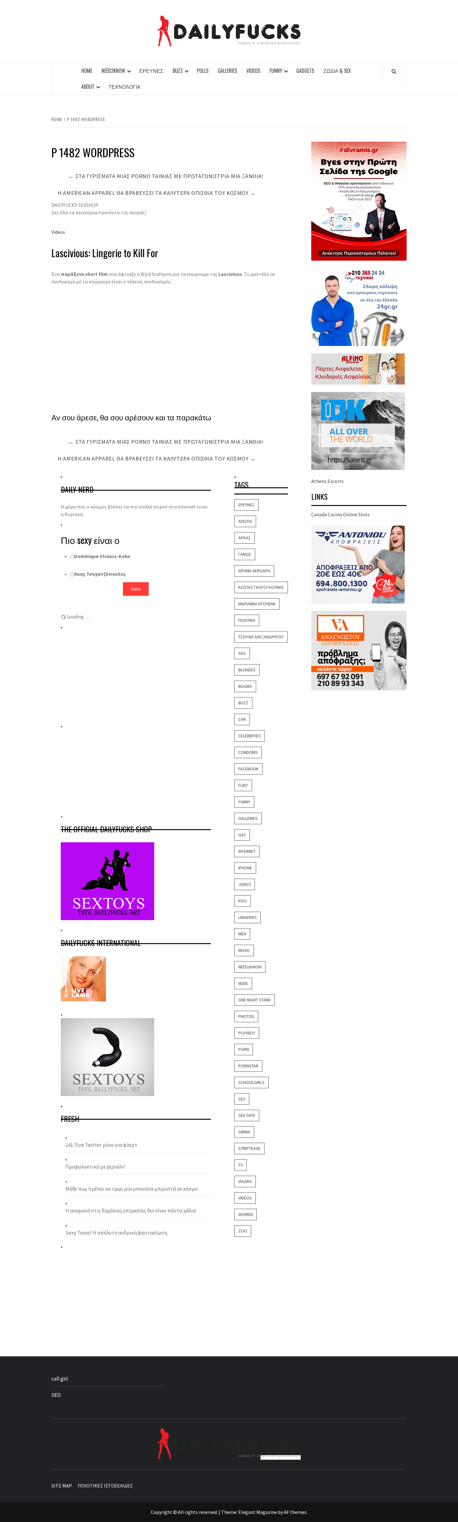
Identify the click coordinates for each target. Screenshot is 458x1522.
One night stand (254, 1000)
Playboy (246, 1033)
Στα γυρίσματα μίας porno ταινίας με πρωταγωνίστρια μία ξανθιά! (166, 176)
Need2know (113, 70)
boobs (245, 686)
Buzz (178, 70)
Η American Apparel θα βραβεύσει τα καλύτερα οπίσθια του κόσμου (157, 192)
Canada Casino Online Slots (340, 514)
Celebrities (249, 736)
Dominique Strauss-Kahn (102, 556)
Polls (202, 70)
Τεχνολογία (124, 86)
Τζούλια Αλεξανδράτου (261, 637)
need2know (249, 967)
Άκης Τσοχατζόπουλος (100, 574)
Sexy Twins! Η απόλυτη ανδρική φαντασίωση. (116, 1232)
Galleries (227, 70)
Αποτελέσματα (135, 605)
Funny (276, 70)
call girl (59, 1378)
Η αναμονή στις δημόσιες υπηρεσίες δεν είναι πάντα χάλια (130, 1210)
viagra (245, 1181)
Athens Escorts (327, 481)
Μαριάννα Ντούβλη (256, 604)
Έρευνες (151, 70)
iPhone (245, 868)
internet (246, 851)
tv (240, 1165)
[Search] (394, 71)
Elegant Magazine (257, 1512)
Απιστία (245, 521)
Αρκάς (244, 538)
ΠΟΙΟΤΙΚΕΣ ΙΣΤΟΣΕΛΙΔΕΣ (105, 1485)
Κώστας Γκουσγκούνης (261, 587)
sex (241, 1099)
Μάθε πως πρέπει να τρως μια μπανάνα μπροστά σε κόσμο (131, 1188)
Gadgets (305, 70)
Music (244, 950)
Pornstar (248, 1066)
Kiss (242, 901)
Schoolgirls (251, 1082)
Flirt (243, 785)
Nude (243, 983)
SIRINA (244, 1132)
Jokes (244, 884)
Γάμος (244, 554)
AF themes (295, 1512)
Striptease (249, 1148)
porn (243, 1049)
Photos (246, 1016)
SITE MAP (61, 1485)
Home (86, 70)
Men (242, 934)
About (87, 86)
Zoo (242, 1231)
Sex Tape (246, 1115)
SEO (56, 1395)
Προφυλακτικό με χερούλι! (95, 1166)
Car (242, 719)
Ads (242, 653)
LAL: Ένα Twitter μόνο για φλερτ (101, 1145)
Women (245, 1214)
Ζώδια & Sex (337, 70)
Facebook (248, 769)
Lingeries (247, 917)
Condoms (248, 752)
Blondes (246, 670)
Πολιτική (246, 620)
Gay (242, 835)
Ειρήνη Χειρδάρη (254, 571)
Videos (253, 70)
